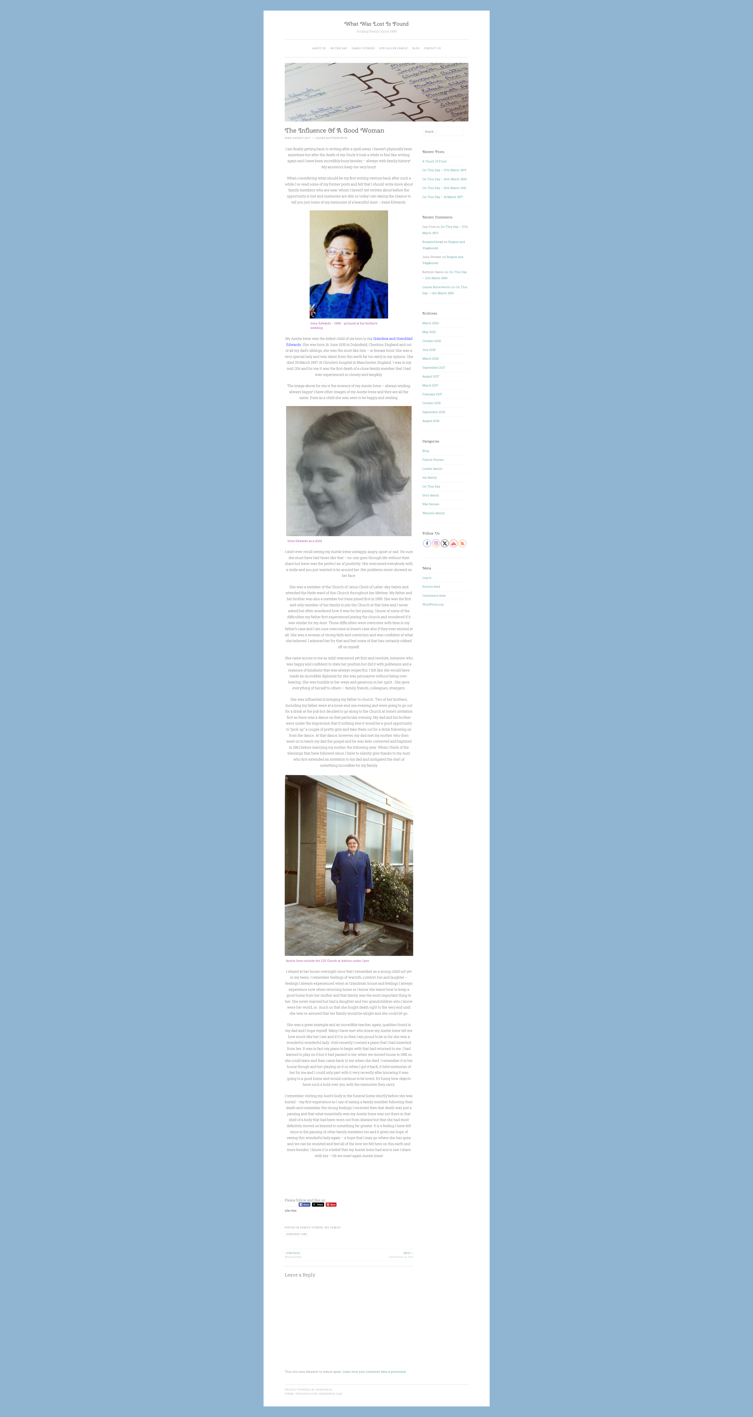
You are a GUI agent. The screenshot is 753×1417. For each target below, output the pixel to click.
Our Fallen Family (393, 48)
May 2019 (429, 332)
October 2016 (431, 403)
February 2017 (432, 394)
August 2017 (430, 376)
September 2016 (433, 412)
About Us (319, 48)
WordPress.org (432, 604)
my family (333, 1227)
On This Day (338, 48)
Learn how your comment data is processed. (374, 1372)
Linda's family (432, 469)
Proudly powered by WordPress (308, 1389)
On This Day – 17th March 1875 (444, 170)
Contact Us (432, 48)
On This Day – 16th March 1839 (444, 179)
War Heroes (430, 504)
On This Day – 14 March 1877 (442, 197)
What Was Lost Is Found (376, 23)
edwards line (296, 1234)
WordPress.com (330, 1393)
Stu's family (430, 495)
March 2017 (430, 385)
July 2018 (429, 350)
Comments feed (434, 595)
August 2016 (430, 421)
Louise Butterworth (331, 137)
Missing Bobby (293, 1254)
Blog (416, 48)
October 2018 (431, 341)
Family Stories (363, 48)
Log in (426, 578)
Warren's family (433, 513)
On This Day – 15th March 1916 (444, 188)
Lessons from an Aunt (400, 1254)
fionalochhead (432, 242)
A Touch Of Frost (434, 161)
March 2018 (430, 358)
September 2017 (433, 367)
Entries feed (431, 586)
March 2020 (430, 323)
